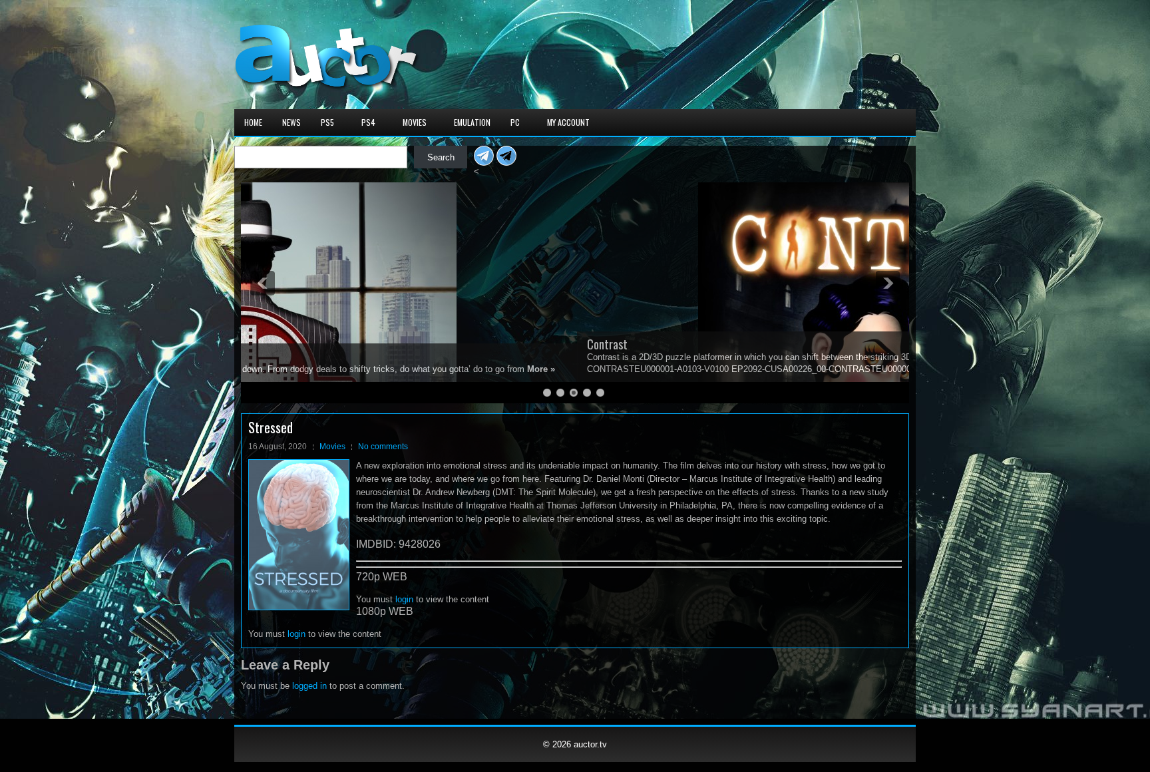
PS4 (368, 122)
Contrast (271, 344)
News (291, 122)
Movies (415, 122)
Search (441, 157)
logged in (309, 686)
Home (253, 122)
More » (651, 369)
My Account (568, 122)
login (404, 599)
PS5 (327, 122)
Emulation (472, 122)
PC (515, 122)
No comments (383, 446)
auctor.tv (590, 744)
